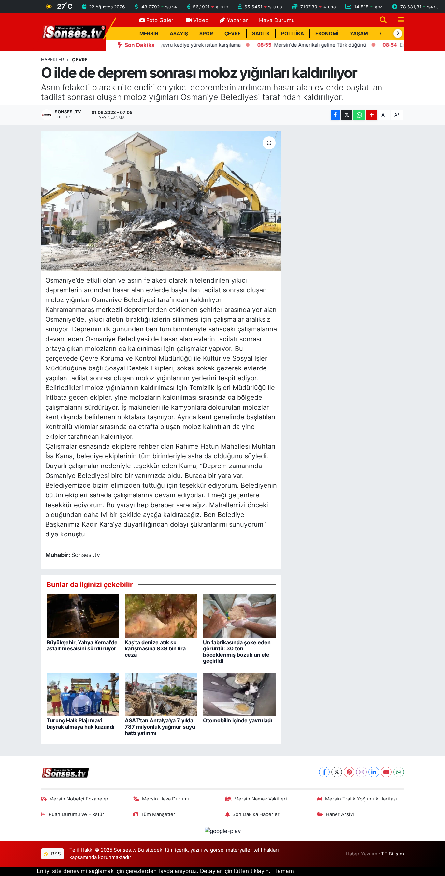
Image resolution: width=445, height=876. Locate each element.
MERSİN (148, 33)
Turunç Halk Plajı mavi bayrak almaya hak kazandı (80, 723)
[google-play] (222, 830)
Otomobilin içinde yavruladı (237, 720)
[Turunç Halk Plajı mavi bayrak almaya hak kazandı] (83, 694)
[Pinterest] (349, 772)
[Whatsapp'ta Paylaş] (359, 115)
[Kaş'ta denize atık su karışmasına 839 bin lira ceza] (161, 615)
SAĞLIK (261, 33)
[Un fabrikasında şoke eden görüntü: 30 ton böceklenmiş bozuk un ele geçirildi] (239, 615)
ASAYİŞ (179, 33)
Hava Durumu (277, 20)
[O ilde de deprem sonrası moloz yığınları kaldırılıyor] (161, 201)
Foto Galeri (160, 20)
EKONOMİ (326, 33)
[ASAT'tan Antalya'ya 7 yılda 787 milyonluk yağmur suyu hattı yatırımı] (161, 694)
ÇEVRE (232, 33)
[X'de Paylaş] (346, 115)
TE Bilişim (392, 854)
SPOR (206, 33)
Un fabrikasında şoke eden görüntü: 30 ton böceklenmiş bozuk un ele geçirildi (237, 651)
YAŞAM (359, 33)
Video (200, 20)
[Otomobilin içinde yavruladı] (239, 694)
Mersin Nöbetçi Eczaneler (78, 799)
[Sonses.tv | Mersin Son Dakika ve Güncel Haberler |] (73, 31)
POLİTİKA (292, 33)
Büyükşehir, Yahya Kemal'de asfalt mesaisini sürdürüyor (82, 645)
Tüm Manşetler (158, 814)
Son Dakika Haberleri (256, 814)
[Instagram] (361, 772)
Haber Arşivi (340, 814)
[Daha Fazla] (371, 115)
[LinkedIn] (373, 772)
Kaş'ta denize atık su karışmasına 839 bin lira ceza (155, 648)
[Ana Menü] (398, 20)
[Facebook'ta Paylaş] (335, 115)
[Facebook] (324, 772)
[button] (397, 33)
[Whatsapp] (398, 772)
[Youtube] (386, 772)
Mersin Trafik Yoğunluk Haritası (361, 799)
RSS (55, 854)
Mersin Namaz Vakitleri (260, 799)
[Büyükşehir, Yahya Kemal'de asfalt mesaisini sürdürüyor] (83, 615)
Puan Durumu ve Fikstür (76, 814)
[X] (336, 772)
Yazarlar (237, 20)
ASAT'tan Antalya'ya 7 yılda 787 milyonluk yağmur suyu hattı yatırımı (160, 726)
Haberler (52, 59)
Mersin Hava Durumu (166, 799)
